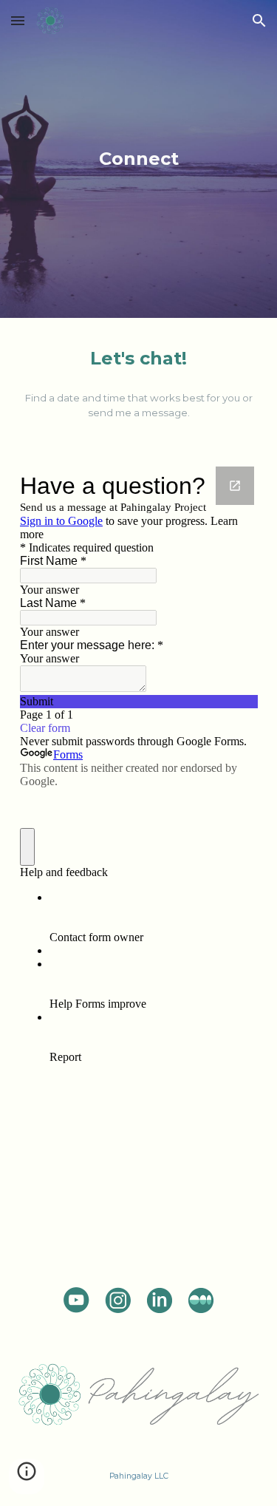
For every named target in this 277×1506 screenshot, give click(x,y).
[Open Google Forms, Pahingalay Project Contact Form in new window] (235, 486)
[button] (17, 20)
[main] (139, 158)
